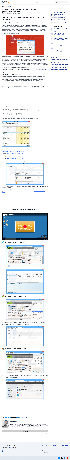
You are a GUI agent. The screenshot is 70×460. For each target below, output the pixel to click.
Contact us (54, 447)
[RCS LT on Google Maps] (2, 451)
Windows (55, 36)
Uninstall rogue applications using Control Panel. (14, 153)
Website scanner (64, 447)
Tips (55, 31)
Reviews (33, 2)
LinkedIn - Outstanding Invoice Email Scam (59, 67)
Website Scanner (42, 2)
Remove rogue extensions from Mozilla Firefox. (14, 158)
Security (9, 6)
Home (3, 6)
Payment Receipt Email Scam (57, 62)
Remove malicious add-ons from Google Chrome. (14, 156)
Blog (37, 2)
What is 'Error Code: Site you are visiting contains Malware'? (13, 151)
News (29, 2)
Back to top (46, 433)
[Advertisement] (25, 96)
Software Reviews (45, 452)
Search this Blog (63, 448)
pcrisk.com (10, 447)
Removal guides (24, 2)
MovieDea (20, 27)
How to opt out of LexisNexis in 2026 (58, 12)
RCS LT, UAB (4, 445)
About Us (54, 448)
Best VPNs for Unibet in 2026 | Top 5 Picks (59, 22)
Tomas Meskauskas (7, 13)
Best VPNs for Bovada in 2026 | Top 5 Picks (59, 17)
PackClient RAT (54, 57)
